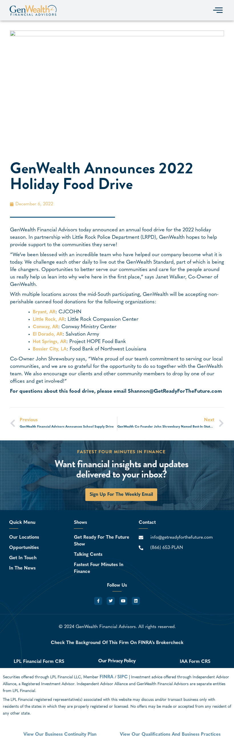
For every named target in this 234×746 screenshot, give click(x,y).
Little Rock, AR (48, 319)
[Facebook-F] (98, 601)
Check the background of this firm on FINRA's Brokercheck (117, 643)
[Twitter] (111, 601)
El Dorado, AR (47, 334)
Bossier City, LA (49, 349)
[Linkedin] (136, 601)
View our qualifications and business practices (170, 734)
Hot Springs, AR (49, 342)
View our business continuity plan (59, 734)
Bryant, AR (44, 312)
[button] (218, 10)
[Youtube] (123, 601)
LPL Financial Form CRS (39, 661)
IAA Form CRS (195, 661)
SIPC (122, 677)
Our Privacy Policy (117, 661)
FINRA (107, 677)
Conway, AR (45, 327)
